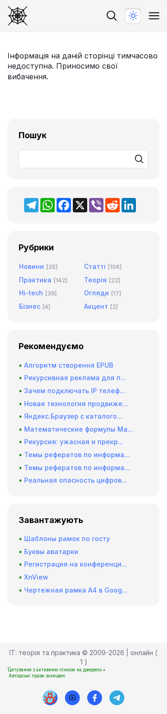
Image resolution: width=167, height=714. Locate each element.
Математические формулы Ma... (78, 429)
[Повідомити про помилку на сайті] (50, 697)
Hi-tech (31, 293)
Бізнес (29, 306)
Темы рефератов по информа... (77, 455)
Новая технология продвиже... (76, 404)
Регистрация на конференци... (75, 564)
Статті (95, 266)
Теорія (95, 280)
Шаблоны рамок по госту (67, 538)
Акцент (96, 306)
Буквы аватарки (51, 551)
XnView (36, 577)
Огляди (96, 293)
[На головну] (17, 16)
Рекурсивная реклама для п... (75, 378)
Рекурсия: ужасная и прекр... (73, 442)
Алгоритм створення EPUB (68, 365)
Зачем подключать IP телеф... (74, 391)
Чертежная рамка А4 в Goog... (76, 590)
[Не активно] (94, 697)
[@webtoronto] (72, 697)
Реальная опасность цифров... (75, 480)
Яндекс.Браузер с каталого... (73, 416)
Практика (35, 280)
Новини (31, 266)
